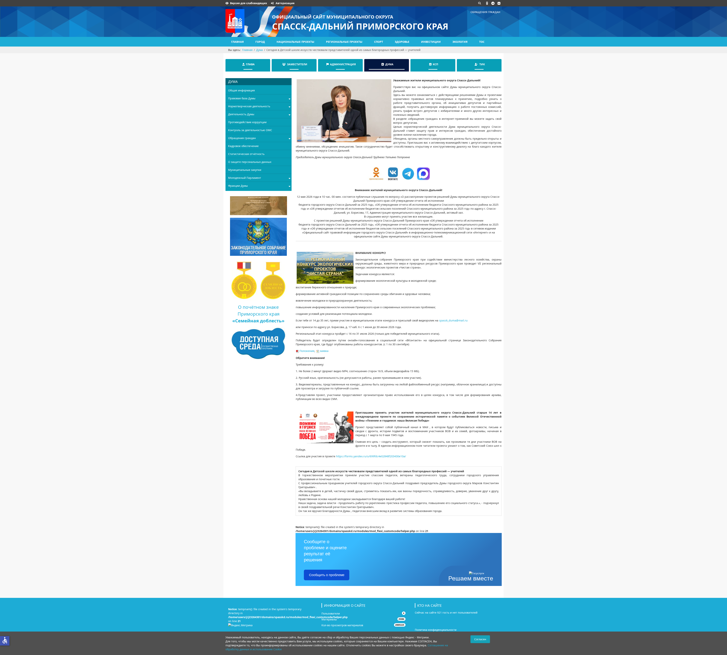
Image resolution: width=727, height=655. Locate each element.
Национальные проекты (295, 42)
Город (260, 42)
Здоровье (402, 42)
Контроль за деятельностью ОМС (250, 130)
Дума (389, 64)
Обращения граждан (485, 12)
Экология (459, 42)
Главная (237, 42)
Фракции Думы (238, 185)
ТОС (481, 42)
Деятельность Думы (241, 114)
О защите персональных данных (249, 162)
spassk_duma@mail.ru (453, 320)
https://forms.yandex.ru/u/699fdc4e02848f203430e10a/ (371, 456)
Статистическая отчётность (246, 154)
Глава (250, 64)
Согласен (480, 639)
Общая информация (241, 90)
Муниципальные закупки (244, 170)
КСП (435, 64)
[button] (487, 3)
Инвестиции (431, 42)
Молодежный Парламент (244, 178)
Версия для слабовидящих (248, 3)
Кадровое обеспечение (243, 146)
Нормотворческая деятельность (249, 106)
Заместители (297, 64)
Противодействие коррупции (247, 122)
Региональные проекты (344, 42)
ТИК (482, 64)
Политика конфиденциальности (435, 630)
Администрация (343, 64)
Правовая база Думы (241, 98)
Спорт (378, 42)
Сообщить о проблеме (326, 575)
